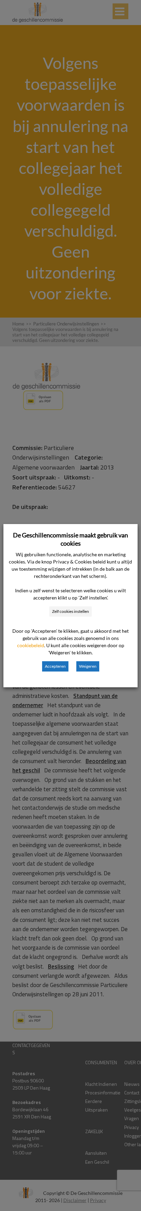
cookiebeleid (30, 645)
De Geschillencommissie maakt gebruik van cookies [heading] (70, 539)
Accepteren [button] (55, 666)
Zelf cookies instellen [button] (70, 611)
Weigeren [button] (88, 666)
